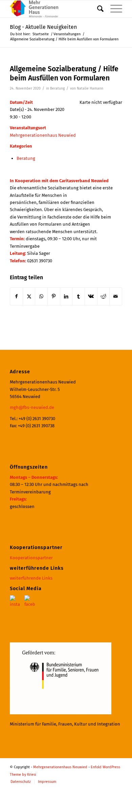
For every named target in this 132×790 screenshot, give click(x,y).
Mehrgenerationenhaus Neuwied (43, 135)
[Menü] (113, 8)
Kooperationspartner (31, 557)
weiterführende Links (31, 578)
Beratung (57, 88)
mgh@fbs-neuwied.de (32, 407)
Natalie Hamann (90, 88)
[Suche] (97, 8)
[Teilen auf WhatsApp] (41, 296)
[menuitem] (97, 8)
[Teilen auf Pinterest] (54, 296)
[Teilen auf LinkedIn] (66, 296)
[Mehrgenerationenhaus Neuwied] (55, 8)
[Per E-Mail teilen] (116, 296)
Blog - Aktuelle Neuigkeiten (43, 27)
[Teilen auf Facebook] (16, 296)
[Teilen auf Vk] (91, 296)
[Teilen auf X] (29, 296)
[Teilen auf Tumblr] (78, 296)
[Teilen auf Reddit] (103, 296)
